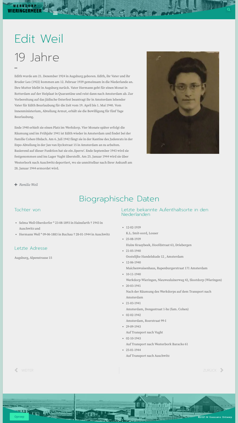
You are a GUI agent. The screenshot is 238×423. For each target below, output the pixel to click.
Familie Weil (28, 185)
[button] (55, 13)
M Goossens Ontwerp (219, 417)
